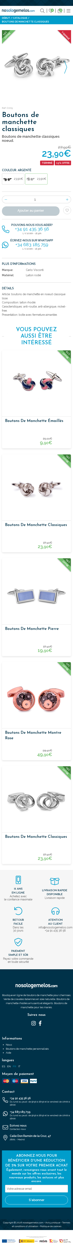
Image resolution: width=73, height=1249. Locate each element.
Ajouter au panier (31, 210)
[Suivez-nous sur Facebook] (40, 1023)
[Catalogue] (68, 10)
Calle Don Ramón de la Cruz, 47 (30, 1137)
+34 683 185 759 (40, 1115)
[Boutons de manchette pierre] (36, 592)
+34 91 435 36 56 (40, 1101)
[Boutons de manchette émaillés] (36, 384)
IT (19, 1066)
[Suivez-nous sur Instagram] (33, 1023)
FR (14, 1066)
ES (3, 1066)
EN (9, 1066)
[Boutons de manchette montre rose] (36, 696)
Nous (9, 1044)
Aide (8, 1052)
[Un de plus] (67, 199)
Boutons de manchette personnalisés (27, 1048)
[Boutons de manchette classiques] (36, 488)
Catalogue (20, 18)
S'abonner (36, 1200)
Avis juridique (52, 1222)
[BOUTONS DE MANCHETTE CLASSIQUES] (36, 65)
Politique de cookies (50, 1226)
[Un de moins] (6, 199)
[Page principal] (18, 10)
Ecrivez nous (18, 1127)
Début (6, 18)
